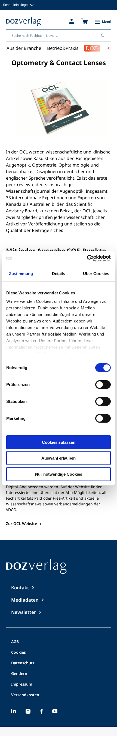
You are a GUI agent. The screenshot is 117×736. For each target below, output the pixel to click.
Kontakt (20, 587)
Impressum (21, 684)
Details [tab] (58, 273)
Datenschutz (23, 663)
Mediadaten (25, 600)
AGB (15, 642)
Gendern (19, 674)
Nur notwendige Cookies (58, 474)
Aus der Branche (24, 48)
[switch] (103, 384)
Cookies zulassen (58, 442)
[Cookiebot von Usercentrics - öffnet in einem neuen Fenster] (87, 258)
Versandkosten (25, 695)
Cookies (18, 652)
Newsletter (23, 612)
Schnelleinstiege (15, 5)
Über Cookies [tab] (96, 273)
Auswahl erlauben (58, 458)
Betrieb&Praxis (62, 48)
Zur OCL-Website (21, 523)
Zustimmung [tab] (21, 273)
